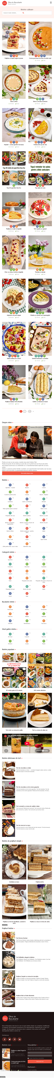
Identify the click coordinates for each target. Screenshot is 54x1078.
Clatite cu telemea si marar (40, 401)
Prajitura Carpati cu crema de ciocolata (27, 976)
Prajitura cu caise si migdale (14, 229)
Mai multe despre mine (27, 473)
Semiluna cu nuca (14, 882)
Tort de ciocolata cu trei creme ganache (27, 787)
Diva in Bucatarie (15, 2)
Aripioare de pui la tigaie (14, 315)
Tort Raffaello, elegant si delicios (25, 957)
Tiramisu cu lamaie (40, 272)
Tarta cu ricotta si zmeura (40, 101)
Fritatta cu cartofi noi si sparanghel (40, 315)
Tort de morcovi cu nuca (23, 825)
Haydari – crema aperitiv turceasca (14, 144)
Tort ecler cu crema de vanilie (14, 730)
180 (30, 411)
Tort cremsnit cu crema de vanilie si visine (28, 806)
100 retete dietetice (40, 690)
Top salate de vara (40, 188)
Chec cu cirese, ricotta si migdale (14, 272)
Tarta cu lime (14, 101)
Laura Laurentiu (32, 1070)
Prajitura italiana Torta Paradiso (13, 401)
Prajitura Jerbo (40, 882)
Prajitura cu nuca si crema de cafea (40, 921)
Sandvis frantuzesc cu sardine (40, 358)
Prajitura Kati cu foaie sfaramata (25, 995)
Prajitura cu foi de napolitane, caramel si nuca (14, 922)
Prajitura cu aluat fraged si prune (14, 58)
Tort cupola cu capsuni (40, 229)
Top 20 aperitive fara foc (14, 188)
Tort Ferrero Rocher (21, 938)
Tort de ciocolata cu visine (23, 768)
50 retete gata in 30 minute (14, 690)
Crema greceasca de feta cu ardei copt (40, 58)
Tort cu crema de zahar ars (39, 730)
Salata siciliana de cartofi (14, 358)
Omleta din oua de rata (40, 144)
